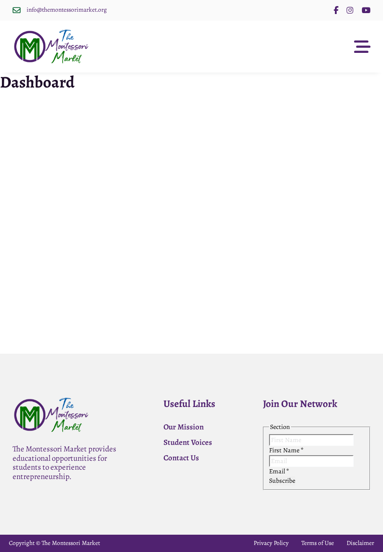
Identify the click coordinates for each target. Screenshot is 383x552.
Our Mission (183, 426)
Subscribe (282, 480)
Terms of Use (317, 543)
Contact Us (181, 457)
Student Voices (187, 442)
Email (279, 471)
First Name (286, 450)
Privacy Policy (271, 543)
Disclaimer (360, 543)
